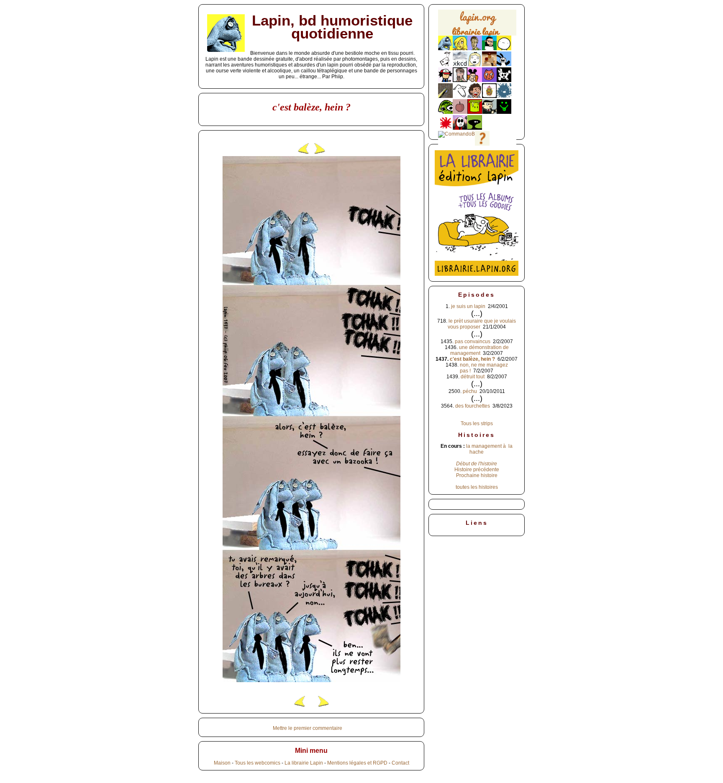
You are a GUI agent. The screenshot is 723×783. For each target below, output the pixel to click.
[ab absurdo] (504, 48)
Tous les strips (477, 423)
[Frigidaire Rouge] (474, 112)
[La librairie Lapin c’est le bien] (476, 274)
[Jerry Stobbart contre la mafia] (489, 112)
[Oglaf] (460, 48)
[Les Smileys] (504, 112)
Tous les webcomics (257, 763)
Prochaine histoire (476, 475)
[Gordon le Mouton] (460, 96)
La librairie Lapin (304, 763)
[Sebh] (489, 48)
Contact (400, 763)
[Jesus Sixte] (460, 80)
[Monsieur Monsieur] (445, 128)
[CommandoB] (456, 134)
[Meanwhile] (504, 96)
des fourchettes (472, 406)
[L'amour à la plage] (489, 96)
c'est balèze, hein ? (472, 359)
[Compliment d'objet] (460, 112)
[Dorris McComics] (489, 80)
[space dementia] (504, 80)
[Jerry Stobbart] (460, 128)
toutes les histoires (477, 487)
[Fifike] (445, 64)
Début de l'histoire (476, 464)
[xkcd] (460, 64)
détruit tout (473, 377)
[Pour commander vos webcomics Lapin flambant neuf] (477, 34)
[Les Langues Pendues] (445, 112)
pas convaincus (472, 341)
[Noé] (445, 96)
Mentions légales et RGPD (357, 763)
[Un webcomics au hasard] (482, 144)
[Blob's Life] (474, 128)
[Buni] (504, 64)
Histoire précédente (476, 469)
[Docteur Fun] (474, 80)
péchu (470, 391)
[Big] (489, 64)
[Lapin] (445, 48)
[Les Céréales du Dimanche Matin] (474, 48)
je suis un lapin (468, 306)
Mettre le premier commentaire (307, 728)
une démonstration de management (479, 350)
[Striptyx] (474, 96)
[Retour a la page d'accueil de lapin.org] (477, 25)
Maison (222, 763)
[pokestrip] (445, 80)
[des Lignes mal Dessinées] (474, 64)
